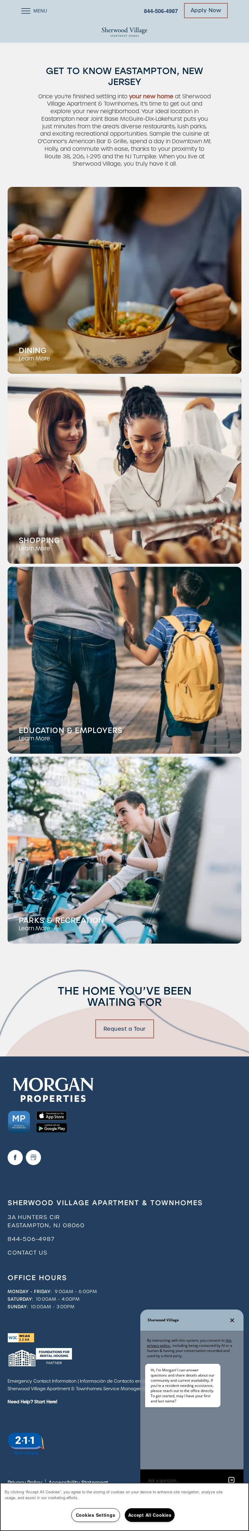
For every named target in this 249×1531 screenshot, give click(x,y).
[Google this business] (33, 1157)
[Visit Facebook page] (15, 1157)
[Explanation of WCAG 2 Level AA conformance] (21, 1337)
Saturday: (20, 1299)
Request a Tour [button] (125, 1029)
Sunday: (18, 1307)
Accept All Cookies (150, 1515)
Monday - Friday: (30, 1291)
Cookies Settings (95, 1515)
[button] (206, 10)
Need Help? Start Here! (32, 1401)
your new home (151, 96)
